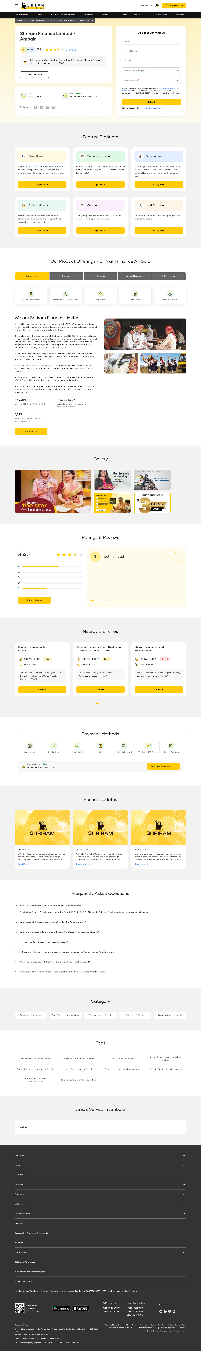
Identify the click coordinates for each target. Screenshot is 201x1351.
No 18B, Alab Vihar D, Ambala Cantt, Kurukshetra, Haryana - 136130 (95, 674)
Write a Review (34, 600)
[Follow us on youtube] (54, 107)
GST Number (108, 1291)
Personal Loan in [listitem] (100, 1015)
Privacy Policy (131, 1325)
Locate (42, 690)
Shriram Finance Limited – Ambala (33, 649)
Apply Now (42, 184)
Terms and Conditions (166, 88)
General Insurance (134, 276)
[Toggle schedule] (95, 96)
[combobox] (151, 70)
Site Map (143, 1325)
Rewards (123, 15)
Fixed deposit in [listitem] (31, 1015)
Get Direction (34, 75)
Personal (66, 276)
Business (101, 276)
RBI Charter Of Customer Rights (30, 1272)
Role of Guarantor (23, 1281)
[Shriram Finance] (32, 6)
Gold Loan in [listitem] (135, 1015)
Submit (151, 102)
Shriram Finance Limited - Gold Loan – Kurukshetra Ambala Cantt (99, 649)
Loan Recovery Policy (178, 1325)
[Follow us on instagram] (48, 107)
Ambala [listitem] (23, 1127)
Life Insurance (168, 276)
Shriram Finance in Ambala (64, 20)
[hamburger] (18, 5)
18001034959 (111, 1308)
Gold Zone (20, 1175)
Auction (44, 1291)
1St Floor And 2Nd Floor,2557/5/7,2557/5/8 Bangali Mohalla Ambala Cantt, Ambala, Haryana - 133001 (40, 676)
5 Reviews (71, 50)
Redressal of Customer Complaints (31, 1233)
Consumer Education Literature (120, 1328)
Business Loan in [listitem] (170, 1015)
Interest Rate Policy (158, 1325)
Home (19, 20)
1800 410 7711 (36, 96)
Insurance (106, 15)
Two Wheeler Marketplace (63, 15)
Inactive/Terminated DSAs (146, 1328)
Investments (22, 15)
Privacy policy (127, 91)
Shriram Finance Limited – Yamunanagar (150, 649)
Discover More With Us (163, 766)
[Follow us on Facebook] (36, 107)
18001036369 (111, 1311)
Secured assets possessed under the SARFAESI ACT (75, 1291)
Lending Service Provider (26, 1291)
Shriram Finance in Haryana (37, 20)
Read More (23, 864)
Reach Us (182, 1328)
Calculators (138, 15)
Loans (39, 15)
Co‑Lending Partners (127, 1291)
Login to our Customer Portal (150, 108)
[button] (53, 491)
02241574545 (134, 1315)
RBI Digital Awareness (25, 1262)
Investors (180, 15)
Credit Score (21, 1252)
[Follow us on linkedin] (42, 107)
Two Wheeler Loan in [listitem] (65, 1015)
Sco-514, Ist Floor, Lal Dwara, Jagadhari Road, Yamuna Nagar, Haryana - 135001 (158, 674)
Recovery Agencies (168, 1328)
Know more (31, 431)
